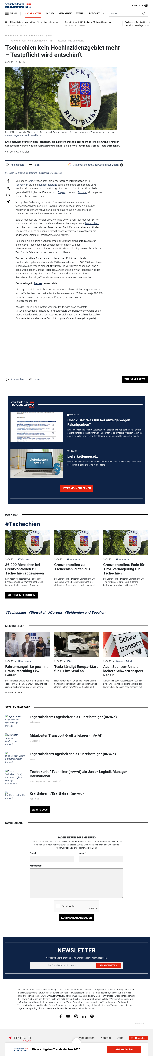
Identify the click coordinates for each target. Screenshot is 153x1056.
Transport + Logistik (41, 35)
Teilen (36, 164)
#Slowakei (36, 612)
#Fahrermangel (25, 661)
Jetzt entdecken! (124, 1049)
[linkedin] (84, 1016)
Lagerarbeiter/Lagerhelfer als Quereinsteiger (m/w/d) (73, 754)
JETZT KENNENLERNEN (76, 488)
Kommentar (35, 866)
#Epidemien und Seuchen (84, 612)
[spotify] (92, 1016)
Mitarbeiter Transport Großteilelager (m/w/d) (66, 735)
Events (80, 13)
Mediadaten (87, 1038)
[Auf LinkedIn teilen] (8, 195)
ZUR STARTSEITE (134, 379)
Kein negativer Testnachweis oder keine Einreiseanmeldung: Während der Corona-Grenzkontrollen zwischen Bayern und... (24, 582)
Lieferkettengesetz (82, 456)
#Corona (55, 612)
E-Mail (33, 853)
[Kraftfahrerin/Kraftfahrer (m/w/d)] (15, 795)
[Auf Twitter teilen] (8, 188)
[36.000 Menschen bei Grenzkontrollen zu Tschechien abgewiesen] (27, 542)
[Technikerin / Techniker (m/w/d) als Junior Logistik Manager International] (15, 777)
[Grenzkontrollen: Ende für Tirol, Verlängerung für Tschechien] (125, 542)
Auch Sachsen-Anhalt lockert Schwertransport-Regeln (123, 671)
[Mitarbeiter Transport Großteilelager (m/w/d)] (15, 739)
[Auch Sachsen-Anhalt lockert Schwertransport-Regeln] (125, 644)
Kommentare (17, 164)
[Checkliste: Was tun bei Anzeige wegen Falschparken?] (36, 427)
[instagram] (76, 1016)
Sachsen (82, 192)
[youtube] (68, 1016)
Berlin (30, 180)
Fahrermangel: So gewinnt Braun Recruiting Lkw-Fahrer (26, 671)
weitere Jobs (40, 809)
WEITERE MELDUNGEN (21, 595)
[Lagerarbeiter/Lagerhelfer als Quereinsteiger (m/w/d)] (15, 758)
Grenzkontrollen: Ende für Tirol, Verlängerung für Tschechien (123, 569)
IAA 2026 (50, 13)
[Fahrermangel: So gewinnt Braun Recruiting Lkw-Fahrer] (27, 644)
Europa (38, 283)
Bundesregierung (47, 184)
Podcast (94, 13)
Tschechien (22, 184)
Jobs (120, 1038)
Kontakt (106, 1038)
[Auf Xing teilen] (8, 201)
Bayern (61, 192)
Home (8, 35)
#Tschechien (22, 524)
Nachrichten (33, 13)
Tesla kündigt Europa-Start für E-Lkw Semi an (76, 669)
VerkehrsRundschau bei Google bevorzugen (96, 164)
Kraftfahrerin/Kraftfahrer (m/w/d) (57, 793)
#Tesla (70, 661)
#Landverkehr (73, 559)
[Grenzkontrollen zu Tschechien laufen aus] (76, 542)
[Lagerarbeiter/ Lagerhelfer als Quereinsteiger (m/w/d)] (15, 721)
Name (81, 853)
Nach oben (139, 1024)
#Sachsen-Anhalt (124, 661)
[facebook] (60, 1016)
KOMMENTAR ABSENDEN (76, 917)
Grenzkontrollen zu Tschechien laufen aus (72, 567)
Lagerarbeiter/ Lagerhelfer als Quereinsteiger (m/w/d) (73, 717)
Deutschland (92, 223)
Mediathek (65, 13)
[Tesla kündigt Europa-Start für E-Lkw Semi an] (76, 644)
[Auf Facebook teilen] (8, 181)
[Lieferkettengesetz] (36, 463)
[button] (76, 1040)
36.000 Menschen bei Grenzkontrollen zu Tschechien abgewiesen (24, 569)
